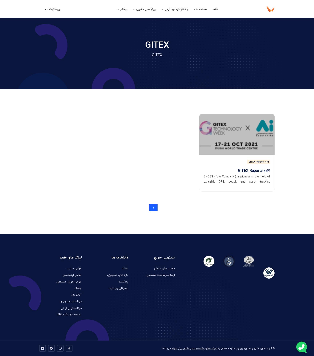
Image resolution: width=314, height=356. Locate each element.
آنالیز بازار (76, 294)
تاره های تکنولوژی (117, 274)
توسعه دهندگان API (69, 314)
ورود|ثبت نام (52, 8)
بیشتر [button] (123, 9)
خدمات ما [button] (202, 9)
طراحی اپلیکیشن (72, 274)
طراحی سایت (74, 268)
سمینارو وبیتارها (118, 288)
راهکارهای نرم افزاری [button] (176, 9)
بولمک (78, 288)
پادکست (123, 281)
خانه (216, 9)
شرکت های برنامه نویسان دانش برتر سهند (194, 348)
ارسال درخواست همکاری (161, 274)
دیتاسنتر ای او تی (71, 308)
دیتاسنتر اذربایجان (71, 301)
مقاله (125, 268)
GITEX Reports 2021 (259, 162)
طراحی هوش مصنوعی (69, 281)
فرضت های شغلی (164, 268)
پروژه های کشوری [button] (145, 9)
